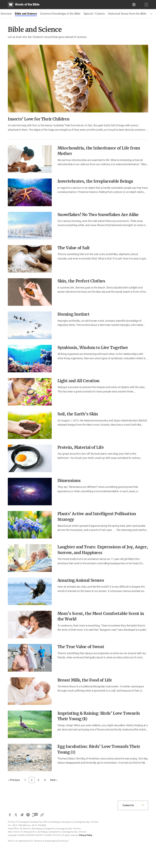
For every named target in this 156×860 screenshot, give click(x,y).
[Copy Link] (42, 815)
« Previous (14, 779)
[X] (16, 815)
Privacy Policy (85, 835)
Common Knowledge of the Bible (60, 13)
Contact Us (128, 805)
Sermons (6, 13)
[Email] (22, 815)
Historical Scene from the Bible (127, 13)
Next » (53, 779)
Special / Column (94, 13)
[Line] (28, 815)
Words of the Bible (27, 4)
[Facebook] (10, 815)
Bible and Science (26, 13)
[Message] (35, 815)
